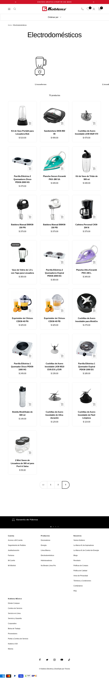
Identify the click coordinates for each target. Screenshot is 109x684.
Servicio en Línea (14, 613)
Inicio (10, 25)
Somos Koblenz (79, 540)
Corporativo (12, 623)
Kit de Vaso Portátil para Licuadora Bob (22, 132)
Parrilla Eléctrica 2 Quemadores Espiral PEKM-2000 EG (54, 273)
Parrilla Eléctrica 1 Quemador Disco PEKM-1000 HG (22, 366)
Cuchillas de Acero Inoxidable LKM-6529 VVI (86, 132)
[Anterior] (43, 485)
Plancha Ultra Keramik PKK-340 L (86, 271)
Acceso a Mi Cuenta (15, 540)
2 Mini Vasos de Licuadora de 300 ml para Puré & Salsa (22, 463)
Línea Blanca (45, 550)
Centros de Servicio (15, 608)
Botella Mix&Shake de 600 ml (22, 413)
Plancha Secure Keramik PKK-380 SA (54, 177)
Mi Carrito (11, 560)
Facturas (11, 555)
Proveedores (12, 634)
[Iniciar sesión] (94, 9)
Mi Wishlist (12, 565)
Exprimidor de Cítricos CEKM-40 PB (54, 319)
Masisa (10, 649)
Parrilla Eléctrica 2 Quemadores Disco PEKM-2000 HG (22, 179)
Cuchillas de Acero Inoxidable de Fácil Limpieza (86, 415)
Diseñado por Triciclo (62, 669)
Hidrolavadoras (46, 560)
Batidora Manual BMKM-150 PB (54, 226)
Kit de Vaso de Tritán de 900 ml (87, 177)
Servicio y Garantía (15, 618)
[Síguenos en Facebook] (40, 659)
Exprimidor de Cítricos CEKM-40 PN (22, 319)
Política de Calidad (80, 571)
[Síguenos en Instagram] (54, 659)
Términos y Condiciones (82, 581)
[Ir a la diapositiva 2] (53, 526)
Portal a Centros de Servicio (18, 639)
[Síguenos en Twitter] (47, 659)
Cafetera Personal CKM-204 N (86, 226)
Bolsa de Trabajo (14, 629)
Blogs (76, 555)
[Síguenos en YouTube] (62, 659)
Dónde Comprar (14, 603)
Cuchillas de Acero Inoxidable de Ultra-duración (54, 415)
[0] (88, 9)
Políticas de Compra (81, 565)
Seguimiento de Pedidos (17, 545)
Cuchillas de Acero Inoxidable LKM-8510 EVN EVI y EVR (54, 366)
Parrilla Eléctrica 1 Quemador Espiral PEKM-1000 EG (86, 366)
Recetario (77, 560)
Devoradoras (45, 540)
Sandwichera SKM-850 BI (54, 132)
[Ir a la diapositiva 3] (55, 526)
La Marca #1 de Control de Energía (86, 550)
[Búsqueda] (15, 9)
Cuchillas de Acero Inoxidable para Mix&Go (86, 319)
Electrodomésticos (47, 555)
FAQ (75, 591)
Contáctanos (78, 586)
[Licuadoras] (40, 66)
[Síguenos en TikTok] (69, 659)
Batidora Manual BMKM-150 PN (22, 226)
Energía (44, 545)
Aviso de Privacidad (81, 576)
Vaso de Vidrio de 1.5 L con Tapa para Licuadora (22, 271)
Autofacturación (13, 550)
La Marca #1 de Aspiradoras (84, 545)
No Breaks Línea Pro (48, 565)
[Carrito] (99, 9)
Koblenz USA (13, 644)
